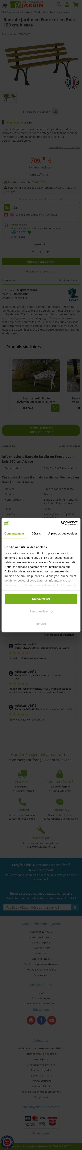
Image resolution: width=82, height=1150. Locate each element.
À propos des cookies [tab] (63, 533)
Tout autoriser (41, 598)
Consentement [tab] (14, 533)
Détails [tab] (36, 533)
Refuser (41, 623)
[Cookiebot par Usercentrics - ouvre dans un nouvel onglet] (61, 522)
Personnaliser (39, 611)
